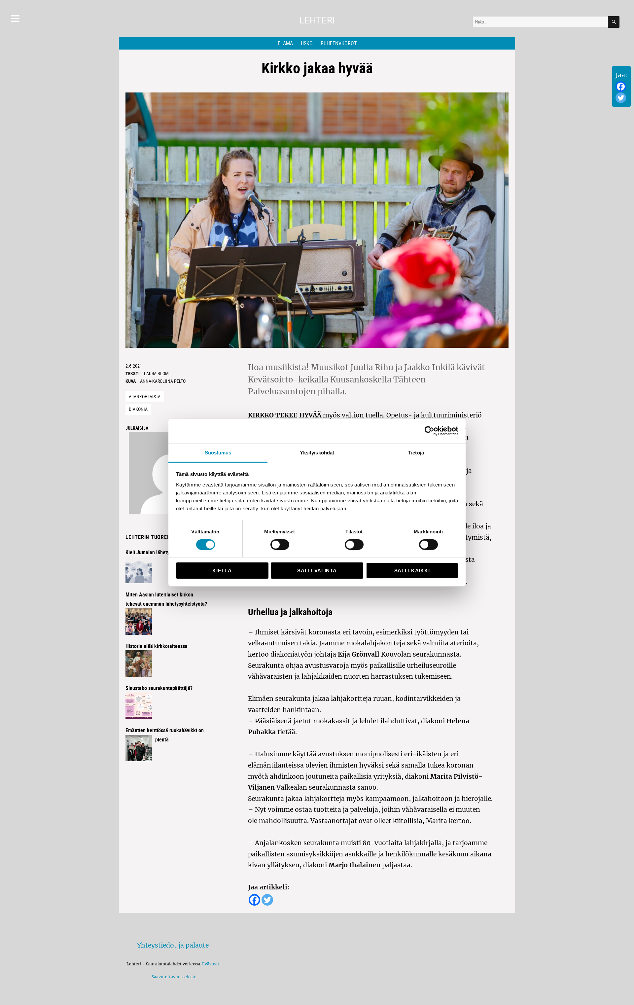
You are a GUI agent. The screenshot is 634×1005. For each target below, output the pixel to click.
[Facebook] (621, 86)
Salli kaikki (412, 570)
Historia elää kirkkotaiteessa (156, 646)
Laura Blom (156, 373)
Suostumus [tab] (218, 452)
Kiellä (221, 570)
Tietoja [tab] (416, 452)
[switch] (279, 544)
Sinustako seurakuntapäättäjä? (159, 688)
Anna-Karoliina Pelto (163, 381)
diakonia (138, 409)
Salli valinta (316, 570)
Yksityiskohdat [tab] (317, 452)
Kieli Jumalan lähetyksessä (154, 552)
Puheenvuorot (339, 43)
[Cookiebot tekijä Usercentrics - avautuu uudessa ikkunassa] (429, 431)
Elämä (285, 43)
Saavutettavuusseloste (173, 976)
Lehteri (317, 20)
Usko (307, 43)
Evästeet (210, 963)
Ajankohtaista (144, 396)
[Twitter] (621, 97)
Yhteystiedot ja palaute (173, 945)
